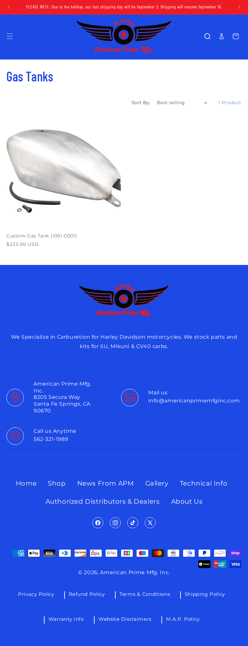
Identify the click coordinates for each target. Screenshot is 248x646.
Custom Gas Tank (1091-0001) (41, 236)
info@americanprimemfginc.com (194, 401)
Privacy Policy (36, 594)
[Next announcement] (239, 7)
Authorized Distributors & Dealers (103, 501)
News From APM (105, 483)
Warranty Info (66, 619)
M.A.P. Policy (183, 619)
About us (187, 501)
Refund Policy (87, 594)
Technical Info (203, 483)
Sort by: (140, 102)
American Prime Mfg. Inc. (135, 572)
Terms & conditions (144, 594)
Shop (57, 483)
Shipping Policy (205, 594)
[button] (10, 36)
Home (26, 483)
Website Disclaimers (124, 619)
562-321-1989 (51, 439)
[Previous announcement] (9, 7)
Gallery (157, 483)
